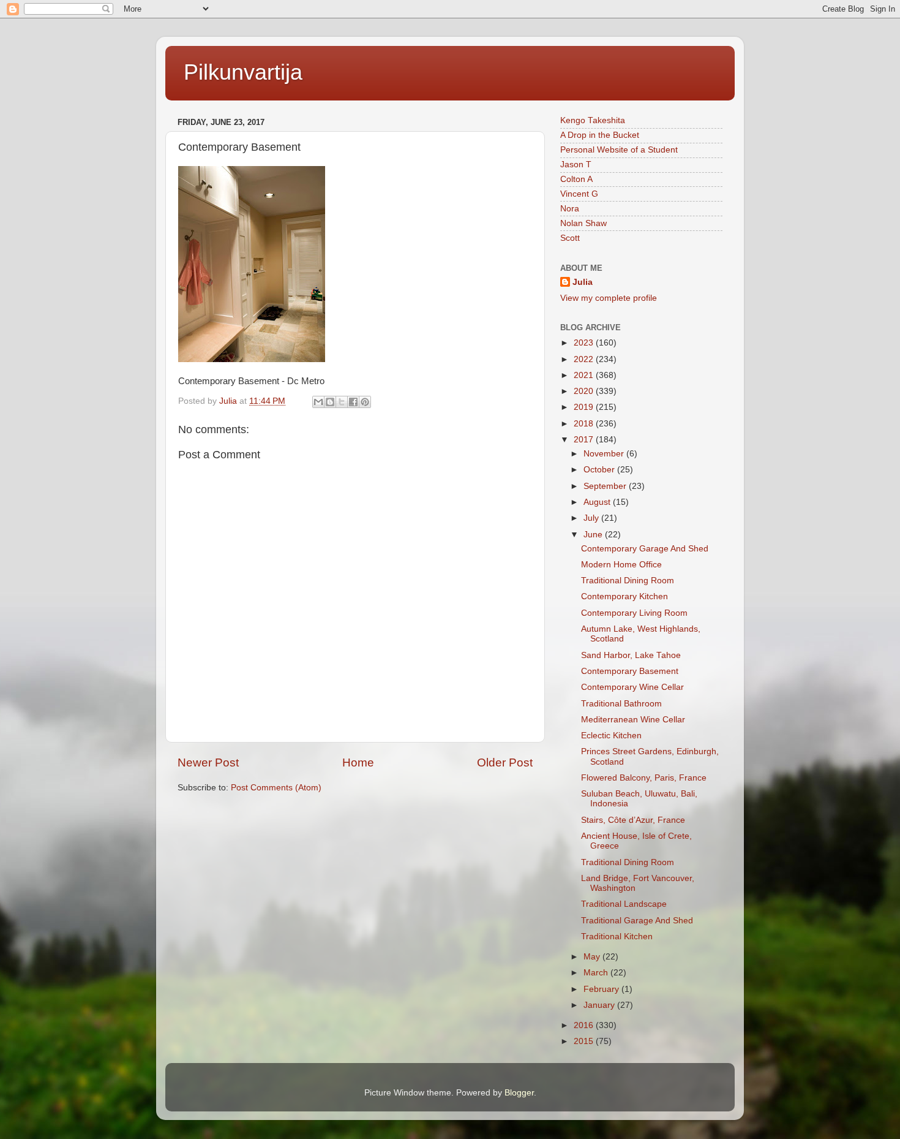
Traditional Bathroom (621, 703)
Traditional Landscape (624, 904)
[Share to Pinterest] (365, 402)
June (594, 534)
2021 (585, 375)
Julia (582, 282)
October (600, 469)
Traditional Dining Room (627, 580)
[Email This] (318, 402)
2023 (585, 342)
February (602, 989)
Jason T (575, 164)
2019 (585, 407)
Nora (569, 208)
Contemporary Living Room (634, 613)
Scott (570, 238)
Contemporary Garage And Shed (644, 548)
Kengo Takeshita (592, 120)
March (596, 972)
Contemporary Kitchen (624, 596)
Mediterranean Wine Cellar (633, 719)
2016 (585, 1025)
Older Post (505, 762)
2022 (585, 359)
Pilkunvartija (243, 72)
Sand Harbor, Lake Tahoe (631, 655)
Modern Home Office (621, 564)
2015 (585, 1041)
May (592, 956)
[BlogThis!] (330, 402)
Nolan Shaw (583, 223)
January (600, 1005)
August (598, 502)
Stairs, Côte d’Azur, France (633, 820)
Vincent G (579, 194)
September (606, 486)
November (604, 453)
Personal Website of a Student (619, 149)
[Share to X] (342, 402)
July (592, 518)
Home (358, 762)
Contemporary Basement (629, 671)
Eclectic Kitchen (611, 735)
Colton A (576, 179)
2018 (585, 423)
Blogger (519, 1092)
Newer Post (208, 762)
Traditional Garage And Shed (637, 920)
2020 (585, 391)
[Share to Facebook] (353, 402)
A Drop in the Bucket (599, 135)
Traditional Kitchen (617, 936)
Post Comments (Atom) (276, 787)
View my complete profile (608, 298)
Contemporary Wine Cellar (632, 687)
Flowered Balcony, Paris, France (644, 777)
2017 (585, 439)
